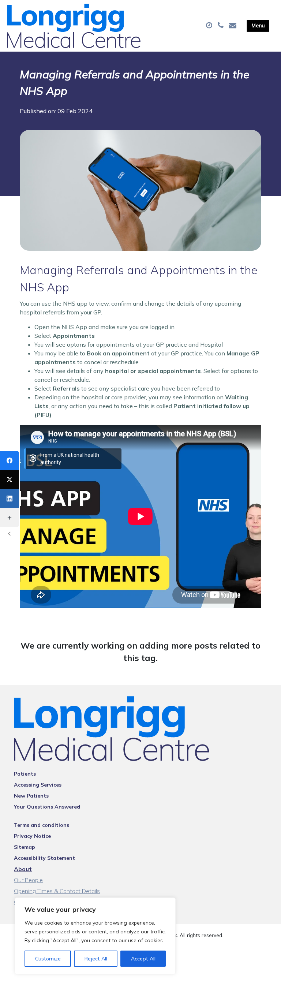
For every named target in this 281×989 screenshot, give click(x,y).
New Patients (31, 795)
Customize (48, 958)
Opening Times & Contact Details (57, 891)
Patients (25, 773)
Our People (28, 880)
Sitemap (24, 847)
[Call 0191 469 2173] (221, 25)
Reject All (96, 958)
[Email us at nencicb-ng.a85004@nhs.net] (233, 25)
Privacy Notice (32, 836)
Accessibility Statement (44, 858)
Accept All (143, 958)
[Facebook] (9, 460)
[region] (95, 935)
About (23, 869)
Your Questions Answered (47, 806)
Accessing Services (37, 784)
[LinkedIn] (9, 498)
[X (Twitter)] (9, 479)
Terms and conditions (41, 825)
